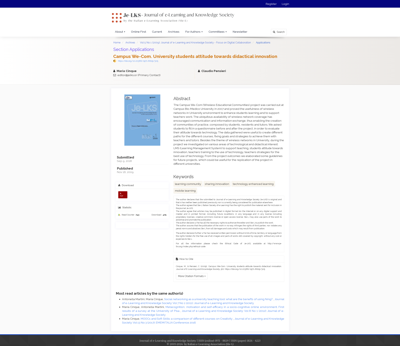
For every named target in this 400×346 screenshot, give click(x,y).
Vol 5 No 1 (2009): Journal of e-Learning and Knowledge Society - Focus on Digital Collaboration (195, 42)
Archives (173, 31)
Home (116, 42)
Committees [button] (217, 31)
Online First (138, 31)
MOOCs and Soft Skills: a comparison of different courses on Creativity (187, 318)
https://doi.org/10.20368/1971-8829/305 (138, 61)
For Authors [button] (193, 31)
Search (280, 31)
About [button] (119, 31)
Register (271, 3)
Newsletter (240, 31)
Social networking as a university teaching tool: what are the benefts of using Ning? (218, 299)
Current (157, 31)
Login (285, 3)
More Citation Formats (191, 276)
